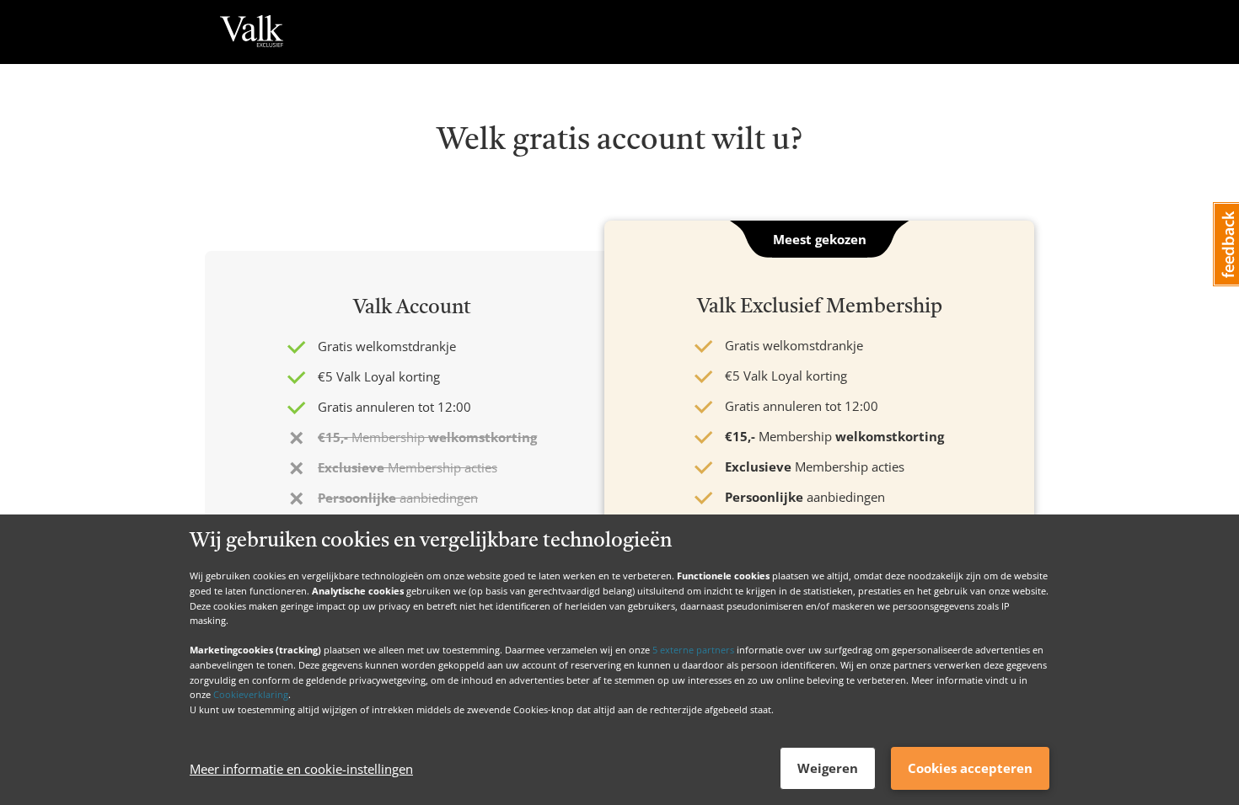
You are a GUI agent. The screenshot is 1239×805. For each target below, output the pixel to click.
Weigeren (827, 768)
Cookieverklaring (250, 694)
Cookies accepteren (970, 768)
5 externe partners (693, 649)
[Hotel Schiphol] (252, 32)
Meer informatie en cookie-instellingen (301, 768)
